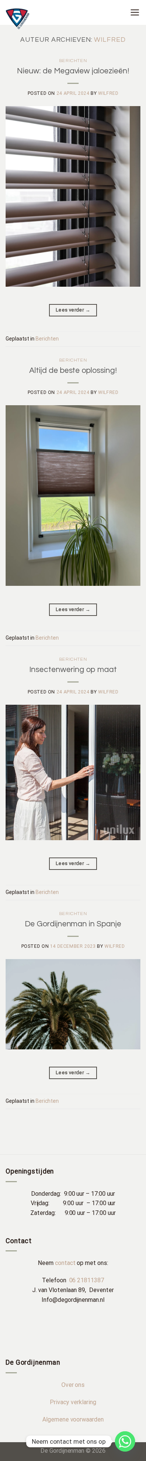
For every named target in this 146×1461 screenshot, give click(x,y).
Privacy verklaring (73, 1402)
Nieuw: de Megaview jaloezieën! (73, 71)
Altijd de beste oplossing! (73, 370)
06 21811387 (86, 1280)
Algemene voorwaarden (73, 1419)
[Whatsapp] (125, 1441)
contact (65, 1262)
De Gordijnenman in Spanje (73, 924)
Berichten (73, 60)
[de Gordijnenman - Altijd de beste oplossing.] (62, 19)
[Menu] (135, 12)
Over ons (73, 1384)
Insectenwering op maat (72, 669)
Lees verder (73, 310)
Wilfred (109, 39)
